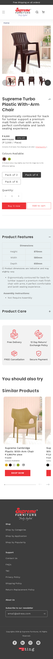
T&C (8, 571)
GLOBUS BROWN (4, 159)
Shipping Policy (14, 583)
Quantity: (7, 190)
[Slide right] (48, 83)
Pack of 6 (11, 181)
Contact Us (11, 558)
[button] (3, 12)
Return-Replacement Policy (20, 590)
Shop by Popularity (16, 542)
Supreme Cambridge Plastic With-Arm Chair (19, 449)
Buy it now (14, 206)
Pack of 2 (11, 174)
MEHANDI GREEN (9, 159)
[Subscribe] (44, 614)
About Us (10, 600)
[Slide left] (5, 83)
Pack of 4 (31, 174)
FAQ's (8, 564)
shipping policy (41, 147)
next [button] (44, 482)
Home (6, 23)
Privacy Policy (13, 577)
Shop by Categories (16, 530)
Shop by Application (16, 536)
